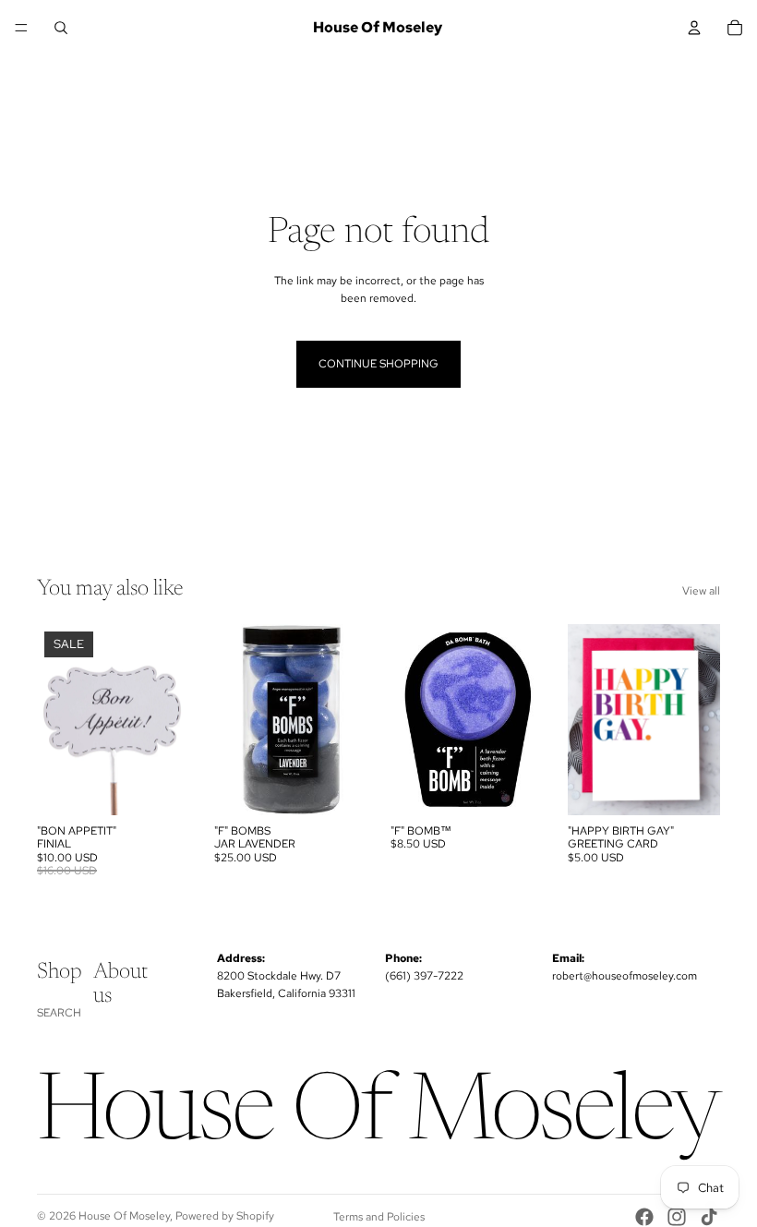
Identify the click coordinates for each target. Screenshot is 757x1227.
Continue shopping (378, 363)
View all (701, 590)
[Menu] (21, 27)
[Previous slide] (411, 719)
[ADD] (161, 786)
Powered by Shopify (224, 1216)
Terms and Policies (379, 1216)
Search (59, 1012)
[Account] (694, 27)
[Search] (61, 27)
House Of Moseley (124, 1216)
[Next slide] (523, 719)
